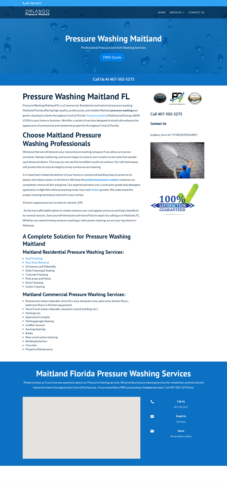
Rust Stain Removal (37, 262)
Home (162, 12)
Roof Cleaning (33, 258)
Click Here (181, 421)
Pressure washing (97, 115)
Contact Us (196, 12)
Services (176, 12)
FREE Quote (112, 57)
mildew (95, 189)
